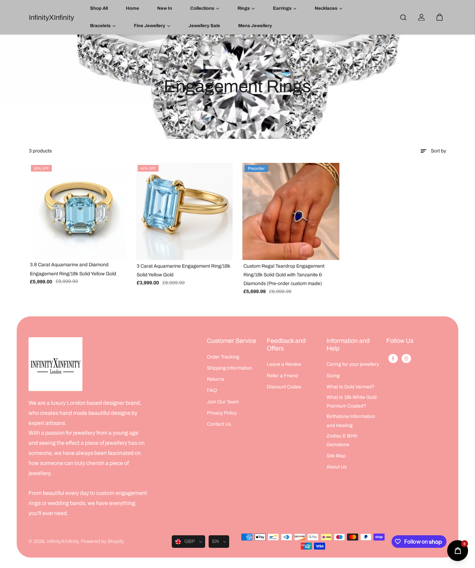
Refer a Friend (282, 375)
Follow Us (399, 340)
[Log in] (421, 17)
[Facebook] (393, 358)
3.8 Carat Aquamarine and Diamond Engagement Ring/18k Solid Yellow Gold (73, 269)
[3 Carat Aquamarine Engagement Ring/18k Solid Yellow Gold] (184, 211)
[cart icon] (439, 17)
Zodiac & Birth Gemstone (342, 440)
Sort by (438, 150)
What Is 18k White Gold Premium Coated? (352, 402)
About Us (337, 467)
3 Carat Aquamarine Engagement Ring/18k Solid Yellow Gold (183, 270)
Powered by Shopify (102, 541)
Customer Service (231, 340)
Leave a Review (284, 364)
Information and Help (348, 344)
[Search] (403, 17)
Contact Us (219, 424)
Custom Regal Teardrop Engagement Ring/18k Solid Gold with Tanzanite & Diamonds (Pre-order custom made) (283, 274)
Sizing (333, 375)
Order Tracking (223, 357)
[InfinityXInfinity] (55, 364)
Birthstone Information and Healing (351, 421)
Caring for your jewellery (353, 364)
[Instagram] (406, 358)
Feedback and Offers (286, 344)
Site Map (336, 455)
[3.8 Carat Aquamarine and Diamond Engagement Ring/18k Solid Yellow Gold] (77, 211)
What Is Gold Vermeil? (351, 386)
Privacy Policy (222, 413)
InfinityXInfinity (62, 541)
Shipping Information (229, 368)
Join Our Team (223, 401)
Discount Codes (284, 386)
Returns (215, 379)
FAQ (212, 390)
